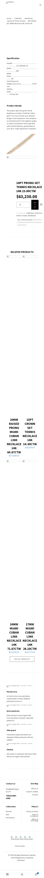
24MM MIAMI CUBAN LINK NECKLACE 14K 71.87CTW (14, 636)
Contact (35, 795)
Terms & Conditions (34, 815)
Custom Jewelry (32, 792)
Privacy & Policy (32, 812)
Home (9, 18)
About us (34, 789)
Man (7, 815)
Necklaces (29, 18)
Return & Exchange (34, 820)
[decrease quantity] (19, 205)
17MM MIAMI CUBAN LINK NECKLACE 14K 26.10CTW (30, 636)
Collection (18, 18)
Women (9, 812)
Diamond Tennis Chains (16, 21)
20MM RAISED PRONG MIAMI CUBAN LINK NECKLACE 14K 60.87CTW (14, 435)
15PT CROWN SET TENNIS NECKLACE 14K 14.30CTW (30, 431)
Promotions (10, 818)
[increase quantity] (28, 205)
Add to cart (35, 204)
